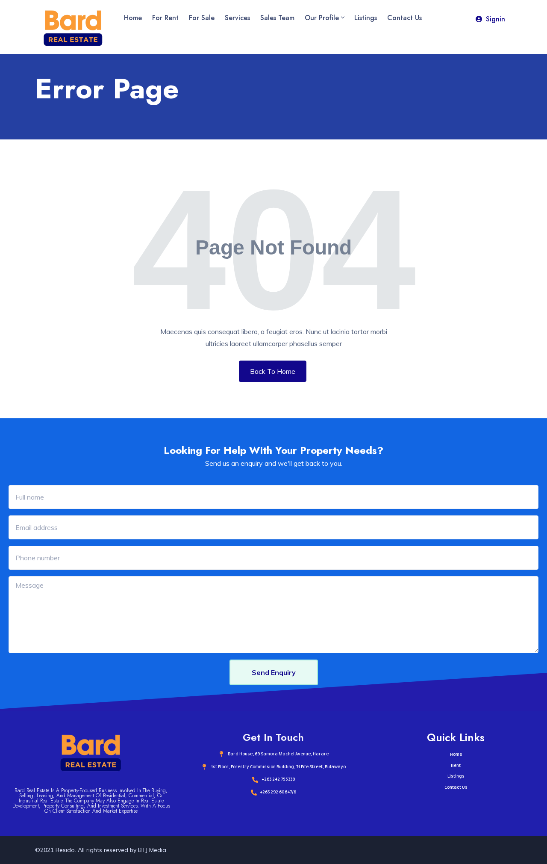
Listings (365, 18)
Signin (495, 19)
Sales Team (277, 18)
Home (133, 18)
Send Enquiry (274, 672)
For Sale (202, 18)
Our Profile (322, 18)
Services (237, 18)
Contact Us (404, 18)
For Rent (165, 18)
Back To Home (272, 371)
